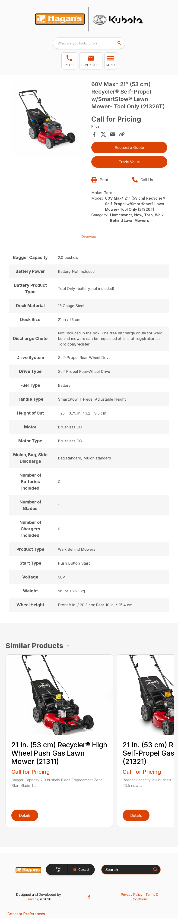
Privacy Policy (132, 894)
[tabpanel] (49, 119)
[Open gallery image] (49, 119)
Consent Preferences (26, 913)
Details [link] (25, 815)
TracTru (32, 899)
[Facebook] (89, 896)
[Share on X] (103, 134)
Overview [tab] (89, 237)
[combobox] (89, 43)
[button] (69, 60)
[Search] (155, 869)
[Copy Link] (122, 134)
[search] (120, 43)
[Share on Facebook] (94, 134)
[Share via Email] (112, 134)
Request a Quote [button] (129, 147)
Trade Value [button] (129, 162)
